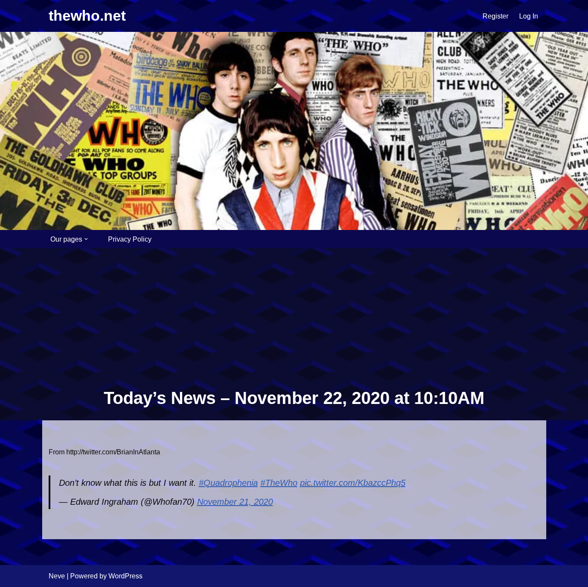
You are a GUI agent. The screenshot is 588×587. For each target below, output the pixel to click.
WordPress (125, 576)
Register (495, 16)
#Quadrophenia (228, 483)
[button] (86, 239)
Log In (528, 16)
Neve (57, 576)
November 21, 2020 (235, 501)
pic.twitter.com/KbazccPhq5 (352, 483)
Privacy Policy (130, 239)
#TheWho (278, 483)
